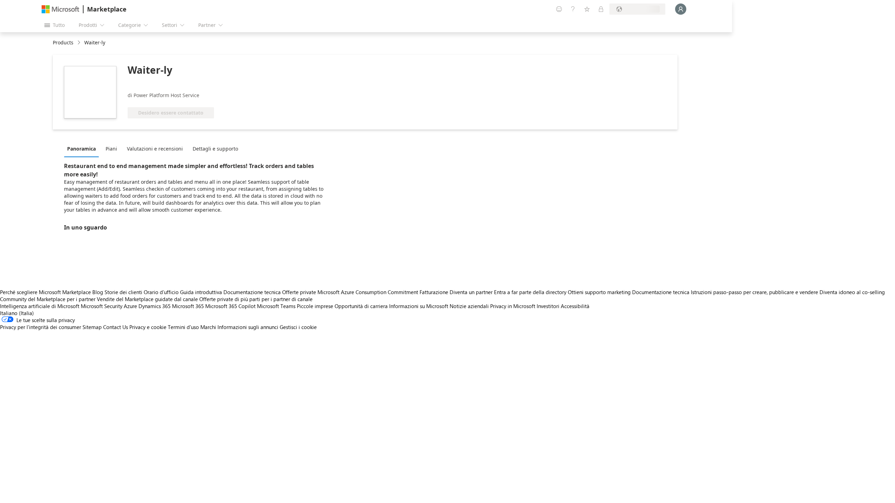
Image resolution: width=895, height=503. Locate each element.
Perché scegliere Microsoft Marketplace (45, 292)
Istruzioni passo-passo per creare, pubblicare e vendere (754, 292)
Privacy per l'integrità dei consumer (40, 326)
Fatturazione (434, 292)
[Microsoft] (60, 9)
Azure (130, 305)
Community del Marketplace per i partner (47, 299)
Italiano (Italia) (17, 312)
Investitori (548, 305)
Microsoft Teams (276, 305)
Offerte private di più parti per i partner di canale (256, 299)
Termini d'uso (183, 326)
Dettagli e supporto (215, 148)
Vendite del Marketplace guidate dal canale (147, 299)
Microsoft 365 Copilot (230, 305)
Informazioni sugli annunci (247, 326)
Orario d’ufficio (161, 292)
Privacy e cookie (147, 326)
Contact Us (115, 326)
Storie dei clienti (123, 292)
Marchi (208, 326)
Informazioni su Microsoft (418, 305)
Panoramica (81, 148)
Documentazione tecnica (252, 292)
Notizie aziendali (469, 305)
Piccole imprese (315, 305)
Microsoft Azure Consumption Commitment (368, 292)
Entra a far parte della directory (530, 292)
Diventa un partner (471, 292)
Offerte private (299, 292)
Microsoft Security (101, 305)
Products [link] (63, 42)
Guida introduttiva (201, 292)
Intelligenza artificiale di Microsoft (39, 305)
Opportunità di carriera (361, 305)
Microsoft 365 (188, 305)
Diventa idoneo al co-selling (852, 292)
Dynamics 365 (154, 305)
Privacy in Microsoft (512, 305)
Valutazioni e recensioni (155, 148)
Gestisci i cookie (298, 326)
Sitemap (92, 326)
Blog (97, 292)
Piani (111, 148)
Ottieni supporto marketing (599, 292)
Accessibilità (575, 305)
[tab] (83, 148)
